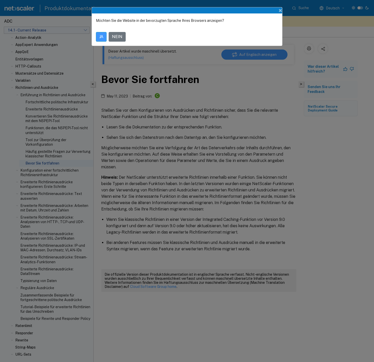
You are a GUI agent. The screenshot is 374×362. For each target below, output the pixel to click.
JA (101, 36)
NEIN (117, 36)
